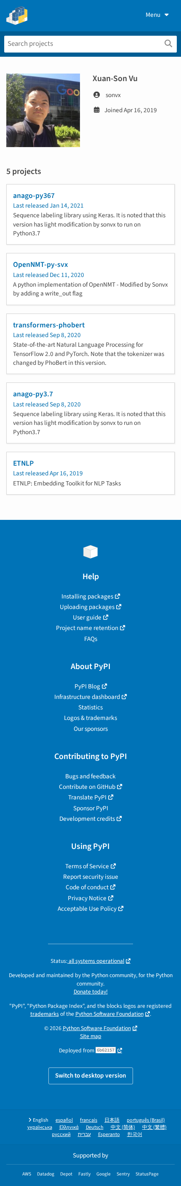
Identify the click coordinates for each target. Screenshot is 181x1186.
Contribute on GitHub (87, 786)
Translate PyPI (87, 797)
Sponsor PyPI (90, 808)
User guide (87, 617)
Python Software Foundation (109, 1014)
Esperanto (109, 1134)
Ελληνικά (69, 1127)
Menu (153, 14)
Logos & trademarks (90, 717)
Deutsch (95, 1127)
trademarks (44, 1014)
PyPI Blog (87, 686)
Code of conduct (87, 887)
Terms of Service (87, 866)
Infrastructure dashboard (87, 696)
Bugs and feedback (90, 776)
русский (61, 1134)
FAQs (90, 638)
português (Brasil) (146, 1120)
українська (39, 1127)
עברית (84, 1134)
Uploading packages (87, 606)
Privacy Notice (87, 898)
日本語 (112, 1120)
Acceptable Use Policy (87, 908)
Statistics (90, 707)
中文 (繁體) (154, 1127)
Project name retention (87, 628)
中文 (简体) (123, 1127)
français (88, 1120)
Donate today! (91, 992)
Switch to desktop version (90, 1075)
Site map (90, 1036)
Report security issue (90, 876)
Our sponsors (91, 728)
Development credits (87, 818)
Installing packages (87, 596)
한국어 (134, 1134)
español (64, 1120)
